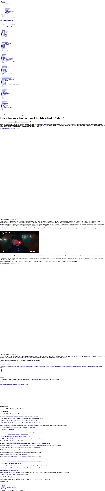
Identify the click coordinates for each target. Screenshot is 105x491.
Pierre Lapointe (72, 222)
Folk (34, 366)
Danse (6, 6)
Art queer (4, 33)
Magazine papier (5, 85)
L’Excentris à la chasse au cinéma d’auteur (10, 84)
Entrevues (4, 55)
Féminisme (4, 57)
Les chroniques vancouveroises (8, 79)
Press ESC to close (3, 23)
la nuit (47, 366)
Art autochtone (5, 31)
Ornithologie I (84, 366)
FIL (3, 63)
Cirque (3, 39)
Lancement (4, 74)
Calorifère (25, 366)
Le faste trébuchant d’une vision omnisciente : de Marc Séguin (19, 416)
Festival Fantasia (5, 60)
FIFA (3, 62)
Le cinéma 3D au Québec (7, 77)
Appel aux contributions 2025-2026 (9, 17)
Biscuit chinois (19, 366)
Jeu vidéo (4, 72)
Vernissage (4, 109)
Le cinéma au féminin (6, 78)
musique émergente (62, 366)
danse (3, 46)
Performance (7, 12)
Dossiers (4, 53)
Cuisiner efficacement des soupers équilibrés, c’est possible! (14, 450)
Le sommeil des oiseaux (53, 366)
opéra (3, 91)
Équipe (3, 15)
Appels (3, 30)
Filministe (4, 65)
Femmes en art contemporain (7, 58)
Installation (4, 71)
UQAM (3, 108)
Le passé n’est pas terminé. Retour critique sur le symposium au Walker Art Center (25, 443)
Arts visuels (7, 5)
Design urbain (5, 49)
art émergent (4, 32)
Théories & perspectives (9, 11)
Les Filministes (5, 80)
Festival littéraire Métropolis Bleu (8, 61)
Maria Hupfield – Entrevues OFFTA (9, 470)
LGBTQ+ (4, 81)
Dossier (3, 51)
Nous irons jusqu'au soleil (71, 366)
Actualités (4, 29)
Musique (6, 10)
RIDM (3, 98)
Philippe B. (90, 366)
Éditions (4, 16)
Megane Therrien (37, 447)
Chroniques (4, 37)
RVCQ (3, 99)
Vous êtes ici (4, 110)
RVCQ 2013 (4, 101)
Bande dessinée (8, 4)
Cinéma (6, 3)
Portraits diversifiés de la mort (7, 477)
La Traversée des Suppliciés (7, 429)
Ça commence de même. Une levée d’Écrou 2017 (12, 463)
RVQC (3, 102)
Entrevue (4, 54)
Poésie (3, 95)
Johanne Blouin (42, 366)
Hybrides (4, 70)
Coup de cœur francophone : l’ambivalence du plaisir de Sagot (15, 436)
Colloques (4, 41)
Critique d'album (5, 44)
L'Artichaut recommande (7, 73)
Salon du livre (5, 103)
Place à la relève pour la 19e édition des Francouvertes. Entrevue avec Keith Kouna (20, 456)
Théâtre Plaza (33, 360)
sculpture (4, 104)
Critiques (4, 2)
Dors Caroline (30, 366)
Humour (4, 69)
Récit (3, 96)
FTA (3, 68)
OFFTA (4, 90)
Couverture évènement (6, 43)
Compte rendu (5, 42)
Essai (3, 56)
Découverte (4, 48)
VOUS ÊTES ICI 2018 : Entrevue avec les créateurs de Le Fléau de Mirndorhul (20, 423)
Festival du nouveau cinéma (7, 59)
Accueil (3, 1)
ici (24, 361)
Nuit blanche (4, 89)
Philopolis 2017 (5, 94)
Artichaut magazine (24, 122)
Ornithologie (78, 366)
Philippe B (47, 124)
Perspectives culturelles (6, 93)
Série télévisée (5, 105)
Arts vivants (4, 35)
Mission (3, 14)
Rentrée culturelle (5, 97)
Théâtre (6, 13)
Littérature (7, 9)
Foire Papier (4, 66)
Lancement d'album (6, 75)
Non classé (4, 87)
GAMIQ (36, 125)
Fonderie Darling (5, 67)
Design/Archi (7, 8)
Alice (15, 366)
